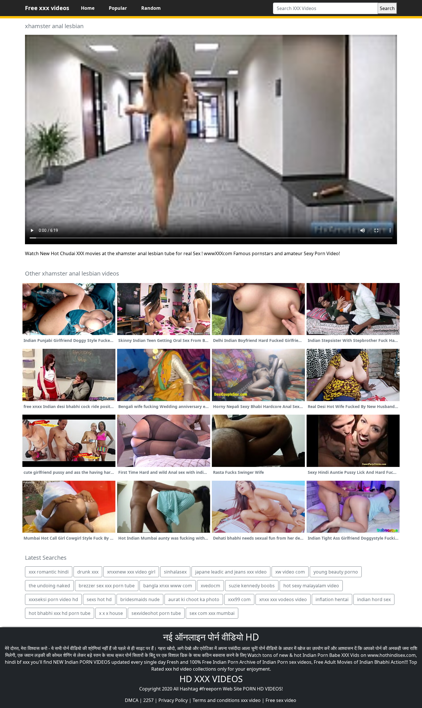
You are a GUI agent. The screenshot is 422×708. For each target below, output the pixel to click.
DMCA (131, 700)
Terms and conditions (216, 700)
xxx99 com (239, 599)
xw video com (290, 572)
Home (87, 8)
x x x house (111, 613)
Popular (118, 8)
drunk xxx (87, 572)
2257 (148, 700)
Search (387, 8)
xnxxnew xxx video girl (131, 572)
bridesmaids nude (140, 599)
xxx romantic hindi (49, 572)
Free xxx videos (47, 8)
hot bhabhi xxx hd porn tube (59, 613)
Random (151, 8)
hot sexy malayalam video (311, 585)
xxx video (251, 700)
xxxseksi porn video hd (53, 599)
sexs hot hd (99, 599)
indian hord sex (374, 599)
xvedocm (210, 585)
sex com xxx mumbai (212, 613)
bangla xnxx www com (167, 585)
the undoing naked (49, 585)
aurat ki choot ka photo (193, 599)
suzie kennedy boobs (252, 585)
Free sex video (281, 700)
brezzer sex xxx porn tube (107, 585)
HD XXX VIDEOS (211, 679)
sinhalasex (175, 572)
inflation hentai (332, 599)
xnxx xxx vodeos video (283, 599)
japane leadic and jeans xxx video (231, 572)
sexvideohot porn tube (156, 613)
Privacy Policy (173, 700)
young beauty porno (335, 572)
